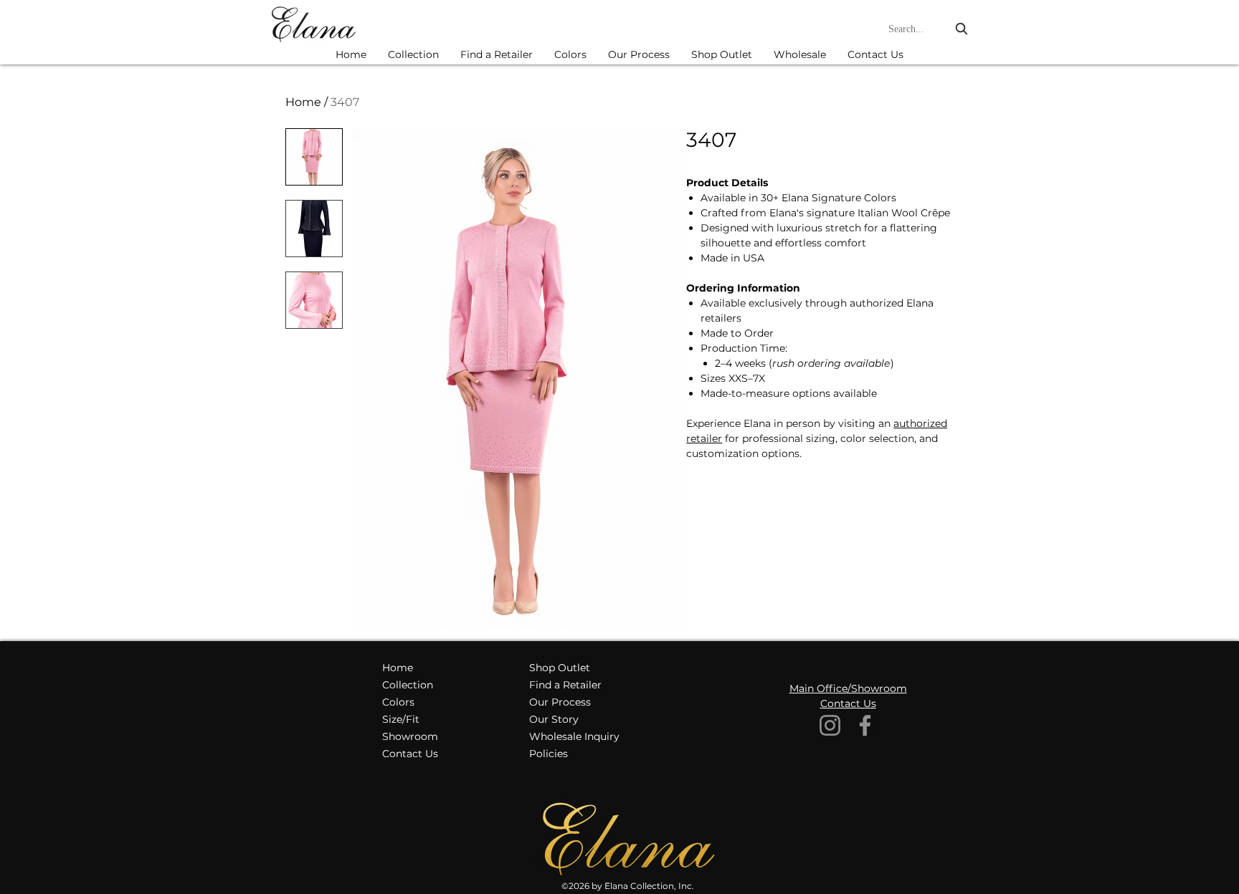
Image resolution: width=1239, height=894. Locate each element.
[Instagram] (830, 725)
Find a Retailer (565, 684)
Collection (407, 684)
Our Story (554, 719)
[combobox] (930, 29)
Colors (398, 702)
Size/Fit (400, 719)
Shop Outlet (559, 667)
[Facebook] (865, 725)
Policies (548, 753)
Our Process (560, 702)
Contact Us (410, 753)
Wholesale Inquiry (574, 736)
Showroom (410, 736)
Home (303, 102)
